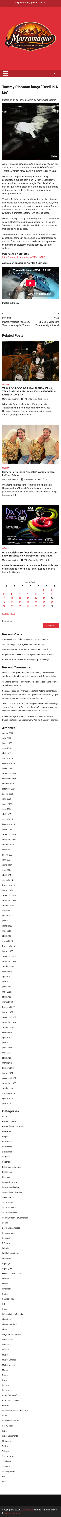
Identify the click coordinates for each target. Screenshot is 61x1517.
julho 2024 (6, 860)
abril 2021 (6, 1058)
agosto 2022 (7, 976)
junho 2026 (7, 743)
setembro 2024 (8, 850)
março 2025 (7, 819)
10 (4, 598)
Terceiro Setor (8, 1456)
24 (4, 606)
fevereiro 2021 (8, 1068)
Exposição (6, 1263)
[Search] (55, 73)
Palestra (6, 1385)
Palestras (6, 1390)
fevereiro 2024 (8, 885)
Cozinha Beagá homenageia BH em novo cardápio (24, 644)
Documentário (8, 1233)
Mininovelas (7, 1339)
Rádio (4, 1416)
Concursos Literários (11, 1187)
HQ (3, 1304)
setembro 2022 (8, 971)
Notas (5, 1375)
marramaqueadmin (46, 100)
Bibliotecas (7, 1152)
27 (28, 606)
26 (20, 606)
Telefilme (6, 1451)
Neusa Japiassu (9, 691)
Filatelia (5, 1279)
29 (44, 606)
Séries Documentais (10, 1436)
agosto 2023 (7, 916)
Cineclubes (7, 1172)
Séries (4, 1431)
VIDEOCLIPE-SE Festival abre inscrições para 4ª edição (26, 659)
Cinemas (6, 1177)
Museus (5, 1350)
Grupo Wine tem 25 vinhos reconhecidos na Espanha (25, 639)
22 (44, 602)
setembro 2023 (8, 910)
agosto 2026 (7, 733)
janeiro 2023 (7, 951)
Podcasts (6, 1405)
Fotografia (6, 1289)
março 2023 (7, 941)
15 (44, 598)
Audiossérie (7, 1147)
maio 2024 (6, 870)
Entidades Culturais (10, 1253)
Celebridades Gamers (11, 1167)
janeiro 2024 (7, 890)
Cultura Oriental (9, 1207)
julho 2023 (6, 921)
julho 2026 (6, 738)
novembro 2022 (9, 961)
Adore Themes (12, 1513)
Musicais (6, 1370)
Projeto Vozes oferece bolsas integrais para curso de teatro (28, 654)
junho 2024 (7, 865)
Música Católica (9, 1360)
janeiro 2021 (7, 1073)
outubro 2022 (8, 966)
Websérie (6, 1481)
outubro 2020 (8, 1088)
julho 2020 (6, 1103)
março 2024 (7, 880)
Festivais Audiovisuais (12, 1273)
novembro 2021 (9, 1022)
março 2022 (7, 1002)
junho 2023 (7, 926)
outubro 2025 (8, 784)
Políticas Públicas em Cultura (15, 1410)
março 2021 (7, 1063)
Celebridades (7, 1162)
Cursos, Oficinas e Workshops (15, 1218)
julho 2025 (6, 799)
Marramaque (26, 1509)
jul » (13, 613)
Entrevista (6, 1258)
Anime (5, 1116)
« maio (5, 613)
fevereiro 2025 (8, 824)
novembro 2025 (9, 779)
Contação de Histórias (12, 1192)
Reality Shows (8, 1426)
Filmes (5, 1284)
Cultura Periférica (9, 1213)
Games (5, 1294)
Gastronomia (8, 1299)
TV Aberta (6, 1461)
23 (52, 602)
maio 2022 (6, 992)
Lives (4, 1329)
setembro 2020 (8, 1093)
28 (36, 606)
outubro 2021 (8, 1027)
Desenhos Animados (11, 1228)
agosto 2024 (7, 855)
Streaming (6, 1441)
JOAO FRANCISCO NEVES (13, 704)
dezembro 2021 (9, 1017)
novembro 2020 (9, 1083)
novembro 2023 (9, 900)
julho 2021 (6, 1042)
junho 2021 (7, 1047)
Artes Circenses (9, 1121)
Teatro (5, 1446)
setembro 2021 (8, 1032)
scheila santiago (9, 716)
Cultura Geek (7, 1202)
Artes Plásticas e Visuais (13, 1126)
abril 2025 (6, 814)
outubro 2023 (8, 905)
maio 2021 (6, 1053)
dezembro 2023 (9, 895)
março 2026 (7, 758)
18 (12, 602)
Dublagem (6, 1238)
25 (12, 606)
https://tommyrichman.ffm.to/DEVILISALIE (23, 257)
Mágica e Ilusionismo (11, 1334)
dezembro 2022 (9, 956)
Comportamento (9, 1182)
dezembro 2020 (9, 1078)
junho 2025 (7, 804)
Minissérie (6, 1344)
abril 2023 (6, 936)
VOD (4, 1476)
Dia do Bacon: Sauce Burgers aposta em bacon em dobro (27, 649)
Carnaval (6, 1157)
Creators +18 (8, 1197)
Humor (5, 1309)
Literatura (6, 1319)
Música (16, 303)
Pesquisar (7, 621)
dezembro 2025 (9, 773)
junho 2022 (7, 987)
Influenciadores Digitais (12, 1314)
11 (12, 598)
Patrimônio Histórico (11, 1395)
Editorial (5, 1248)
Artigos (5, 1136)
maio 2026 (6, 748)
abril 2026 (6, 753)
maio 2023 (6, 931)
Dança (5, 1223)
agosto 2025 (7, 794)
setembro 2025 (8, 789)
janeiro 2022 (7, 1012)
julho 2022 (6, 981)
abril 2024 (6, 875)
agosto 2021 (7, 1037)
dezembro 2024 (9, 834)
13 (28, 598)
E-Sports (6, 1243)
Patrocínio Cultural (10, 1400)
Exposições (7, 1268)
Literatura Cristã (9, 1324)
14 (36, 598)
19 (20, 602)
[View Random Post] (50, 73)
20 (28, 602)
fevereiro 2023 (8, 946)
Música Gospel (8, 1365)
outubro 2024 (8, 844)
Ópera (5, 1380)
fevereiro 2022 (8, 1007)
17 (4, 602)
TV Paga (6, 1466)
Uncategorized (8, 1471)
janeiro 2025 (7, 829)
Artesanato (7, 1131)
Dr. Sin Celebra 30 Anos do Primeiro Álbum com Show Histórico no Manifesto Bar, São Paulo (29, 554)
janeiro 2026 (7, 768)
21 (36, 602)
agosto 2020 (7, 1098)
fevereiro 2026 (8, 763)
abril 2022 (6, 997)
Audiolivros (7, 1141)
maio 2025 (6, 809)
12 (20, 598)
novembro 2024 (9, 839)
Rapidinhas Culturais (11, 1421)
